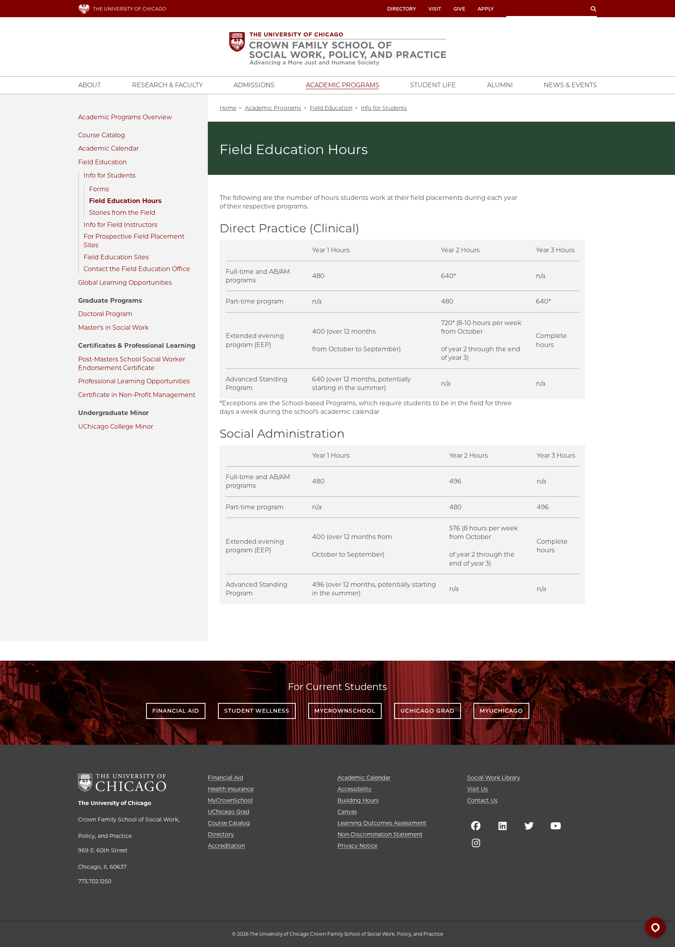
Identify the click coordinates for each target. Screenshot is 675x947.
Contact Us (482, 800)
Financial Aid (175, 710)
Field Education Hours (125, 201)
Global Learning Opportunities (125, 282)
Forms (99, 189)
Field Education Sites (116, 257)
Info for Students (110, 175)
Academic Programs (109, 117)
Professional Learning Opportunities (134, 381)
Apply (486, 9)
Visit (435, 9)
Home (228, 107)
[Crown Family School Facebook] (475, 825)
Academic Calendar (108, 148)
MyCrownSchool (344, 710)
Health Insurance (231, 788)
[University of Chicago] (122, 782)
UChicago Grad (427, 710)
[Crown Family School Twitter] (529, 825)
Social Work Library (493, 777)
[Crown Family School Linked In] (502, 825)
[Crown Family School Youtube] (555, 825)
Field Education (102, 162)
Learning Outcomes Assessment (382, 823)
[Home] (337, 48)
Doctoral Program (105, 314)
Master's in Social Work (113, 327)
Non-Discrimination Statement (380, 834)
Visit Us (477, 788)
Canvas (347, 811)
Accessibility (354, 788)
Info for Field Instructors (120, 224)
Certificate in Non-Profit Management (136, 395)
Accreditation (226, 845)
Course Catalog (101, 135)
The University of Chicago (114, 803)
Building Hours (358, 800)
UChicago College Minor (115, 426)
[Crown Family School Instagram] (475, 843)
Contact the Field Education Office (137, 269)
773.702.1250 (94, 881)
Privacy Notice (357, 845)
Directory (401, 9)
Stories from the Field (122, 212)
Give (459, 9)
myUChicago (501, 710)
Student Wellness (256, 710)
